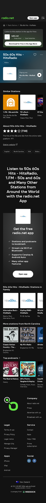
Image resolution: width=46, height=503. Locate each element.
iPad (6, 466)
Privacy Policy (9, 434)
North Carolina (19, 151)
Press (29, 408)
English (7, 151)
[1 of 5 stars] (5, 131)
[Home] (4, 25)
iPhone (6, 461)
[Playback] (39, 75)
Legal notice (9, 439)
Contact (30, 430)
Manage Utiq (9, 444)
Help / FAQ (31, 439)
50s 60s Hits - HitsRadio (27, 76)
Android (7, 470)
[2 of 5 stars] (8, 131)
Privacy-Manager (10, 448)
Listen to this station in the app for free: (21, 32)
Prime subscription (32, 445)
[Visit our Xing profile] (34, 460)
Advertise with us (34, 413)
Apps (29, 434)
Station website (9, 145)
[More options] (41, 54)
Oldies (6, 62)
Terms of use (9, 430)
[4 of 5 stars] (15, 131)
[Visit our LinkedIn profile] (29, 460)
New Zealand (24, 482)
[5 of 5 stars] (19, 131)
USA (29, 151)
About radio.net (33, 403)
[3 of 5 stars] (12, 131)
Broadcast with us (34, 417)
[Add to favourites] (35, 55)
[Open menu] (42, 17)
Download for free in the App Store (23, 44)
